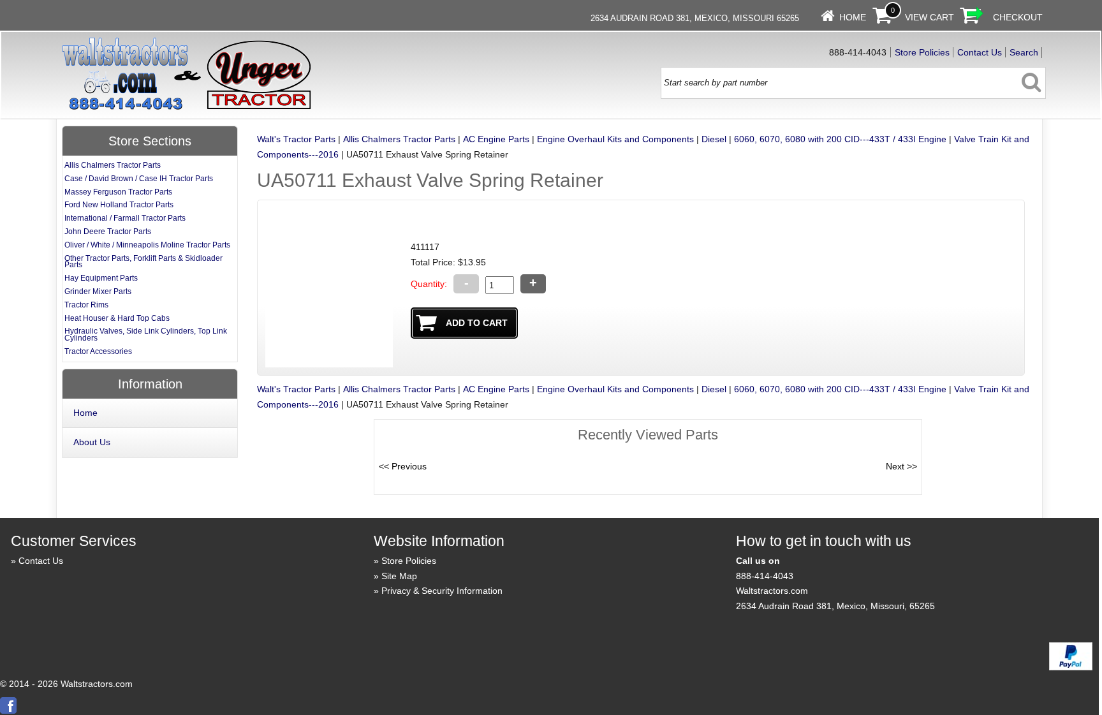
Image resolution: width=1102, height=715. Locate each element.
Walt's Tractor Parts (296, 139)
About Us (91, 442)
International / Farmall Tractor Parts (125, 218)
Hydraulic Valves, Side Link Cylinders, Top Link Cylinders (145, 335)
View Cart (929, 17)
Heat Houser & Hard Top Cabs (117, 318)
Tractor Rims (86, 304)
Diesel (714, 139)
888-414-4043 (764, 576)
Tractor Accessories (98, 351)
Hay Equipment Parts (101, 278)
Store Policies (922, 52)
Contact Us (979, 52)
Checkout (1018, 17)
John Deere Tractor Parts (107, 231)
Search (1024, 52)
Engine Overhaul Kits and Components (615, 139)
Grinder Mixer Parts (97, 291)
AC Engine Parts (496, 139)
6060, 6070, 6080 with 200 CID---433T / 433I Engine (840, 139)
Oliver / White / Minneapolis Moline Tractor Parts (147, 244)
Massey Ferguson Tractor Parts (118, 192)
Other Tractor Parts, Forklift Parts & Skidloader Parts (143, 262)
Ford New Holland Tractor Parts (118, 204)
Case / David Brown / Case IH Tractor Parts (138, 178)
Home (852, 17)
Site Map (399, 576)
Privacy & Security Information (442, 591)
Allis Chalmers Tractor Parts (399, 139)
